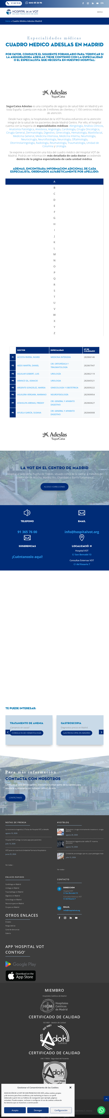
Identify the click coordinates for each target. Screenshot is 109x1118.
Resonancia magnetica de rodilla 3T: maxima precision (82, 842)
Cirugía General (15, 132)
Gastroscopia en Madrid (76, 732)
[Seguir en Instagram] (88, 3)
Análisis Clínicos (93, 126)
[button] (70, 1087)
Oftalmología (79, 139)
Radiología (42, 143)
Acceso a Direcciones (54, 486)
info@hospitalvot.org (82, 532)
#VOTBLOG (63, 822)
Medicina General (23, 136)
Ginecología (63, 132)
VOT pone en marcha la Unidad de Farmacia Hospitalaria (25, 850)
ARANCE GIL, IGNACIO (27, 380)
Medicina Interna (69, 136)
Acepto (15, 1110)
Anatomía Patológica (21, 129)
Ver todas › (9, 865)
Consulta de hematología (26, 732)
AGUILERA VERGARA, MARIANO (32, 394)
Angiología (54, 129)
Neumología (88, 136)
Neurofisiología (47, 139)
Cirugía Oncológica (88, 129)
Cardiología (69, 129)
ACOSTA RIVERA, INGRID (28, 357)
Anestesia (41, 129)
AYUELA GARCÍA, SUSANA (29, 412)
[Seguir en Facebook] (83, 3)
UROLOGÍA (56, 373)
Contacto (63, 879)
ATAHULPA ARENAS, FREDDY (30, 403)
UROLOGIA (56, 380)
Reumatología (58, 143)
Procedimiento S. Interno (82, 1110)
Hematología (79, 132)
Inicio (7, 21)
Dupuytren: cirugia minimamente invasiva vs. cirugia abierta (84, 830)
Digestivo (49, 132)
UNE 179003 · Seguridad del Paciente (54, 1058)
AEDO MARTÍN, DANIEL (28, 365)
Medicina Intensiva (46, 136)
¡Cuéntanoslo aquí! (27, 556)
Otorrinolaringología (22, 143)
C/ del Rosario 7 (82, 564)
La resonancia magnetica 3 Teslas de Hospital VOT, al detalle (27, 829)
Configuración (60, 1110)
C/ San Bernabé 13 (81, 554)
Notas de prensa (15, 822)
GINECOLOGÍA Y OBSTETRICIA (64, 387)
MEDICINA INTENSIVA (61, 357)
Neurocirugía (29, 139)
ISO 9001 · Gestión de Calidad (54, 1022)
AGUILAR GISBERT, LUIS (28, 373)
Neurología (64, 139)
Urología (61, 146)
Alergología (76, 126)
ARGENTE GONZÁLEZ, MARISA (31, 387)
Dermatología (34, 132)
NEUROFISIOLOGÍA (59, 394)
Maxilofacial (95, 132)
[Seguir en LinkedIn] (93, 3)
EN (102, 3)
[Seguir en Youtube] (97, 3)
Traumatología (76, 143)
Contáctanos (15, 797)
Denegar (38, 1110)
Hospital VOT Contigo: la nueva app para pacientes (23, 840)
